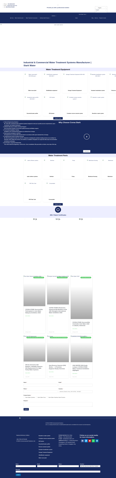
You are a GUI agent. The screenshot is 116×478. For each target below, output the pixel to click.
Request (26, 400)
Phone (25, 388)
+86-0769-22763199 (10, 7)
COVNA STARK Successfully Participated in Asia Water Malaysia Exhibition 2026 (34, 311)
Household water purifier (32, 113)
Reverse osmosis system (44, 446)
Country (61, 388)
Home (12, 17)
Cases (76, 17)
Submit (26, 409)
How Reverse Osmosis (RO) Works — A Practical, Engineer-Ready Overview (57, 367)
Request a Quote (102, 17)
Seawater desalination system (98, 90)
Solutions (53, 15)
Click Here (58, 249)
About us (96, 17)
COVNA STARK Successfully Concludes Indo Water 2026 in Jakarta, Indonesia (81, 324)
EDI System (51, 113)
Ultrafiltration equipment (51, 90)
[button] (101, 10)
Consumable (52, 199)
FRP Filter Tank (32, 199)
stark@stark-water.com (12, 5)
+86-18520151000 (11, 4)
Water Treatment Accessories (31, 17)
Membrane (110, 176)
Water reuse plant (32, 90)
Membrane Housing (92, 176)
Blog (92, 17)
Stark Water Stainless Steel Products (56, 397)
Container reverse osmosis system (75, 113)
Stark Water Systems (30, 397)
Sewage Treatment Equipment (75, 90)
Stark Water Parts (42, 397)
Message (18, 469)
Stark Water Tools (82, 14)
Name (25, 382)
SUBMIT (18, 474)
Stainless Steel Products (44, 17)
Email (60, 382)
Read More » (75, 328)
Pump (73, 176)
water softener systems (32, 176)
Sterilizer (52, 176)
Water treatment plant (19, 17)
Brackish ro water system (98, 113)
